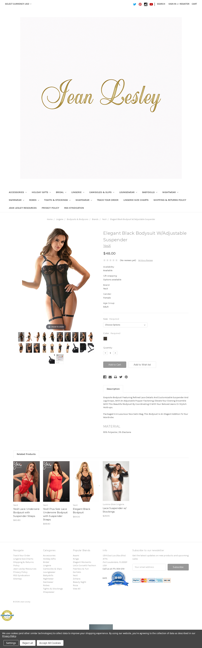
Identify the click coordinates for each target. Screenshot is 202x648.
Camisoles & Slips (100, 192)
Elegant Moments (82, 562)
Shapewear (83, 200)
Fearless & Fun (81, 568)
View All (76, 588)
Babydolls (148, 192)
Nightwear (169, 192)
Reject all (27, 643)
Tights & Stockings (56, 200)
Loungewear (127, 192)
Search (161, 4)
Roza (75, 585)
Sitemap (17, 578)
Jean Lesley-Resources (23, 207)
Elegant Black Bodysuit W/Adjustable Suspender (132, 219)
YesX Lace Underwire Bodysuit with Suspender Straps (26, 512)
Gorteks (77, 572)
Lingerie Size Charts (136, 200)
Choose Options (26, 484)
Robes (33, 200)
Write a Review (145, 260)
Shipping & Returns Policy (170, 200)
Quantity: (108, 347)
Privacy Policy (50, 207)
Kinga (76, 559)
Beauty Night (79, 582)
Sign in (172, 4)
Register (184, 4)
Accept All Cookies (50, 643)
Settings (11, 643)
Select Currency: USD (17, 4)
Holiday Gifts (40, 192)
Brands (95, 219)
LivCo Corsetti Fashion (84, 565)
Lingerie (76, 192)
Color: (111, 333)
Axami (76, 555)
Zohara (76, 578)
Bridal (60, 192)
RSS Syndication (74, 207)
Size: (111, 319)
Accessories (17, 192)
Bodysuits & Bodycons (77, 219)
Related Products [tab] (26, 454)
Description (113, 388)
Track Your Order (107, 200)
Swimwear (15, 200)
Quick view (26, 478)
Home (50, 219)
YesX (104, 219)
